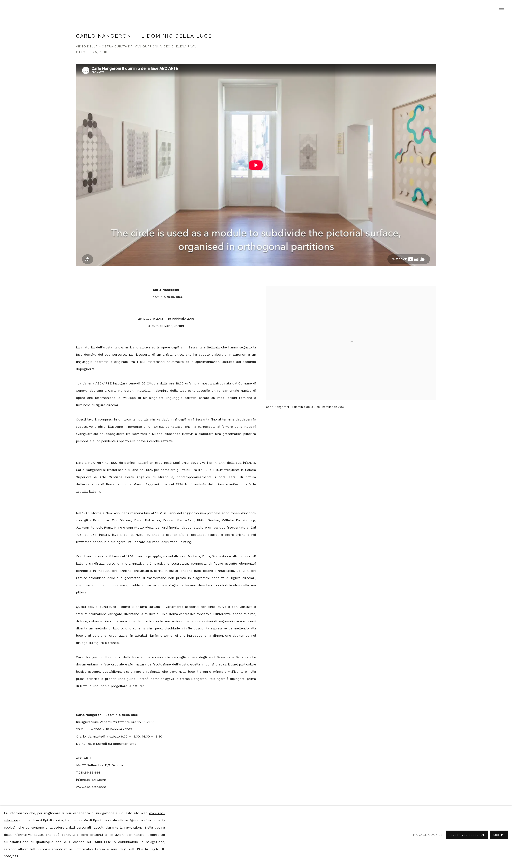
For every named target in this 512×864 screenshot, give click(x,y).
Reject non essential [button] (467, 834)
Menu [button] (501, 9)
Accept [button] (499, 834)
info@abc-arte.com (91, 780)
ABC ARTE (256, 8)
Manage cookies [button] (428, 835)
